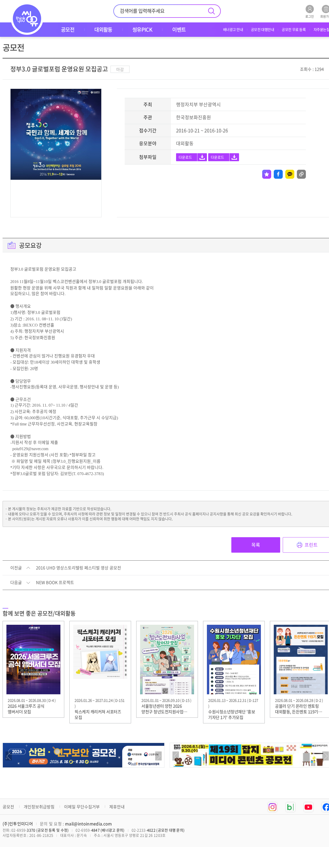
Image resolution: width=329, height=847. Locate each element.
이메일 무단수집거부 (82, 806)
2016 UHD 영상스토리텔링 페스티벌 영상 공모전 (78, 568)
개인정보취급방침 (39, 806)
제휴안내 (117, 806)
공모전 (8, 806)
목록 (255, 544)
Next (158, 755)
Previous (8, 755)
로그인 (309, 16)
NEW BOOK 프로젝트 (55, 582)
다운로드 (185, 157)
